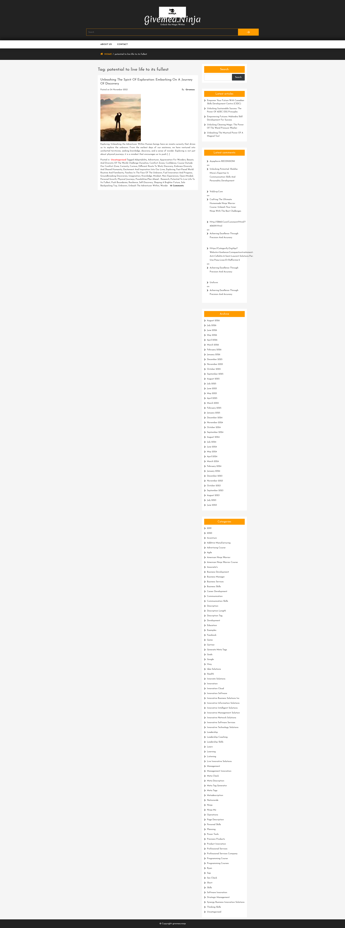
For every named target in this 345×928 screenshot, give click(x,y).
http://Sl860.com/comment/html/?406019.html (226, 224)
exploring (170, 169)
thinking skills (214, 907)
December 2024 (214, 418)
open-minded (186, 176)
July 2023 (211, 500)
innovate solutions (216, 679)
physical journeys (126, 179)
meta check (213, 776)
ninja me (211, 810)
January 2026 (213, 355)
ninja (209, 805)
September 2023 (215, 490)
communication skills (217, 601)
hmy (209, 664)
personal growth (108, 179)
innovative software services (221, 722)
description (212, 606)
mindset (157, 176)
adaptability (140, 160)
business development (218, 572)
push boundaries (119, 182)
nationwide (212, 800)
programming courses (218, 863)
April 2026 (212, 340)
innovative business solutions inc (223, 698)
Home (108, 54)
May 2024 (212, 452)
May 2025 (212, 393)
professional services (217, 849)
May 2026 (212, 335)
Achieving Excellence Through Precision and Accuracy (224, 236)
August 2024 (213, 437)
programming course (217, 858)
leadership (212, 732)
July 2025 (211, 384)
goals (209, 655)
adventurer (153, 160)
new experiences (170, 176)
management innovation (219, 771)
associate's (212, 567)
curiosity (124, 166)
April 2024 (212, 457)
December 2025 (214, 359)
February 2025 (214, 408)
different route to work (150, 166)
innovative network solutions (221, 718)
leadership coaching (217, 737)
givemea (190, 90)
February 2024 (214, 466)
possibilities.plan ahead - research (152, 179)
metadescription (215, 795)
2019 (209, 528)
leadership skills (215, 742)
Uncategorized (118, 160)
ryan (209, 868)
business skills (214, 587)
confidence (171, 163)
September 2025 (215, 374)
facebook (211, 635)
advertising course (216, 548)
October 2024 (214, 427)
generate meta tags (217, 650)
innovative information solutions (223, 703)
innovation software (217, 693)
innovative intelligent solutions (222, 708)
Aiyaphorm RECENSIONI (222, 161)
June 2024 (212, 447)
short (209, 883)
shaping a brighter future (167, 182)
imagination (134, 176)
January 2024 (213, 471)
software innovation (217, 892)
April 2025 (212, 398)
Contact (122, 44)
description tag (214, 616)
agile (209, 553)
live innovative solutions (219, 761)
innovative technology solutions (222, 727)
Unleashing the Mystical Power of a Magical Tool (225, 134)
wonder (164, 186)
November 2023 (215, 481)
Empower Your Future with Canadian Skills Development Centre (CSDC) (225, 102)
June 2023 (212, 505)
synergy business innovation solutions (225, 902)
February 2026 (214, 350)
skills (209, 888)
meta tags (212, 790)
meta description (215, 781)
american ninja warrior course (222, 562)
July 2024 (211, 442)
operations (212, 815)
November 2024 (215, 423)
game (210, 640)
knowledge (147, 176)
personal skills (214, 824)
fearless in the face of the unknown (143, 173)
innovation (212, 684)
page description (215, 820)
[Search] (248, 32)
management (213, 766)
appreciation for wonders (173, 160)
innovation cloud (215, 689)
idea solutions (214, 669)
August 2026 (213, 321)
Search (224, 69)
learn (210, 747)
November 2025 (215, 364)
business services (215, 582)
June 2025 (212, 389)
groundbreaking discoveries (113, 176)
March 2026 (213, 345)
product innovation (216, 844)
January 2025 (213, 413)
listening (211, 756)
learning (211, 752)
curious (133, 166)
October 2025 (214, 369)
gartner (211, 645)
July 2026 (211, 325)
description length (216, 611)
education (212, 625)
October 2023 (214, 486)
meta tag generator (217, 786)
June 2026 (212, 330)
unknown (122, 186)
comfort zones (157, 163)
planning (211, 829)
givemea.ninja (172, 19)
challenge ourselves (139, 163)
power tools (213, 834)
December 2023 (214, 476)
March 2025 (213, 403)
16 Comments (177, 186)
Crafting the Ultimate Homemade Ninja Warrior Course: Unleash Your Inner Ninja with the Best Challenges (225, 205)
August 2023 (213, 495)
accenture (212, 538)
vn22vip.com (216, 192)
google (210, 659)
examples (211, 630)
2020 (209, 533)
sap (209, 873)
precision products (216, 839)
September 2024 (215, 432)
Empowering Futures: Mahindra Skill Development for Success (224, 118)
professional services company (222, 854)
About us (106, 44)
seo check (212, 878)
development (213, 621)
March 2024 (213, 461)
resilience (133, 182)
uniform (214, 283)
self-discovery (146, 182)
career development (217, 591)
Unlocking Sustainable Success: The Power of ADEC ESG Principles (224, 110)
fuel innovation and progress (177, 173)
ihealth (210, 674)
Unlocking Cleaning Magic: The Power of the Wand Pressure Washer (225, 126)
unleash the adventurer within (143, 186)
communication (214, 596)
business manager (216, 577)
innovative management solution (223, 713)
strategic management (218, 897)
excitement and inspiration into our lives (144, 169)
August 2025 (213, 379)
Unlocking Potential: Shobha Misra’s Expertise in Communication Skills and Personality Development (223, 175)
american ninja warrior (218, 557)
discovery (168, 166)
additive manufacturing (218, 543)
